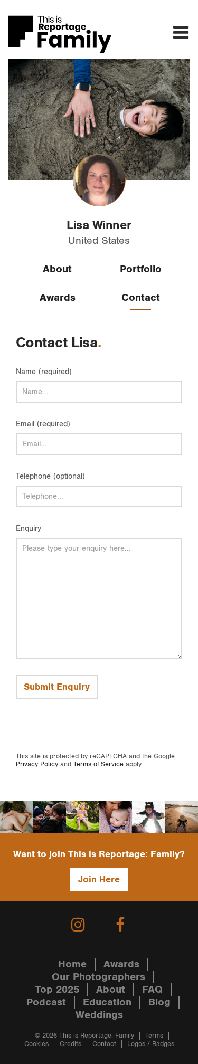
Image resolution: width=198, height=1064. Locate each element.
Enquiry (28, 528)
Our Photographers (98, 977)
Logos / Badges (150, 1044)
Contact (140, 297)
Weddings (99, 1015)
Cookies (36, 1044)
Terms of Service (98, 764)
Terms (154, 1036)
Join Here (99, 879)
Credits (70, 1044)
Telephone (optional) (50, 476)
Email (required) (43, 424)
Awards (58, 297)
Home (72, 964)
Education (107, 1002)
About (57, 269)
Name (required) (44, 371)
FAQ (152, 989)
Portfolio (141, 269)
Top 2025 (57, 989)
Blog (159, 1002)
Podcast (46, 1002)
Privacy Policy (37, 764)
